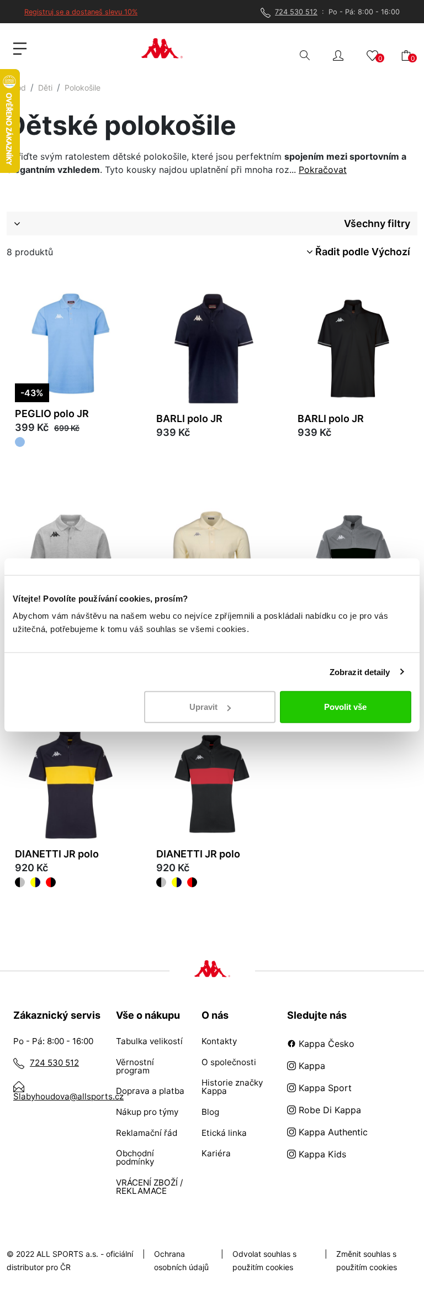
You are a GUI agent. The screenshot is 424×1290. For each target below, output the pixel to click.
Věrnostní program (135, 1066)
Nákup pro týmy (147, 1112)
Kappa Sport (324, 1087)
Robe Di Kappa (328, 1109)
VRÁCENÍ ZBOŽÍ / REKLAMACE (149, 1186)
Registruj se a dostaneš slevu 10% (80, 12)
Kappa (310, 1065)
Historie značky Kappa (232, 1086)
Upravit (203, 707)
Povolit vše (345, 707)
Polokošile (82, 87)
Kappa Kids (321, 1154)
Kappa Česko (325, 1043)
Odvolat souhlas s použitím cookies (264, 1260)
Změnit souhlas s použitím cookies (366, 1260)
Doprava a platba (150, 1091)
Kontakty (219, 1041)
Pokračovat (323, 169)
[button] (338, 54)
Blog (210, 1112)
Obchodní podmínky (135, 1157)
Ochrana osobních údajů (181, 1260)
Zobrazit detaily (360, 671)
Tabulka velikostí (149, 1041)
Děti (45, 87)
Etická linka (224, 1133)
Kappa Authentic (332, 1132)
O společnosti (229, 1062)
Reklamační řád (146, 1133)
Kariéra (216, 1153)
